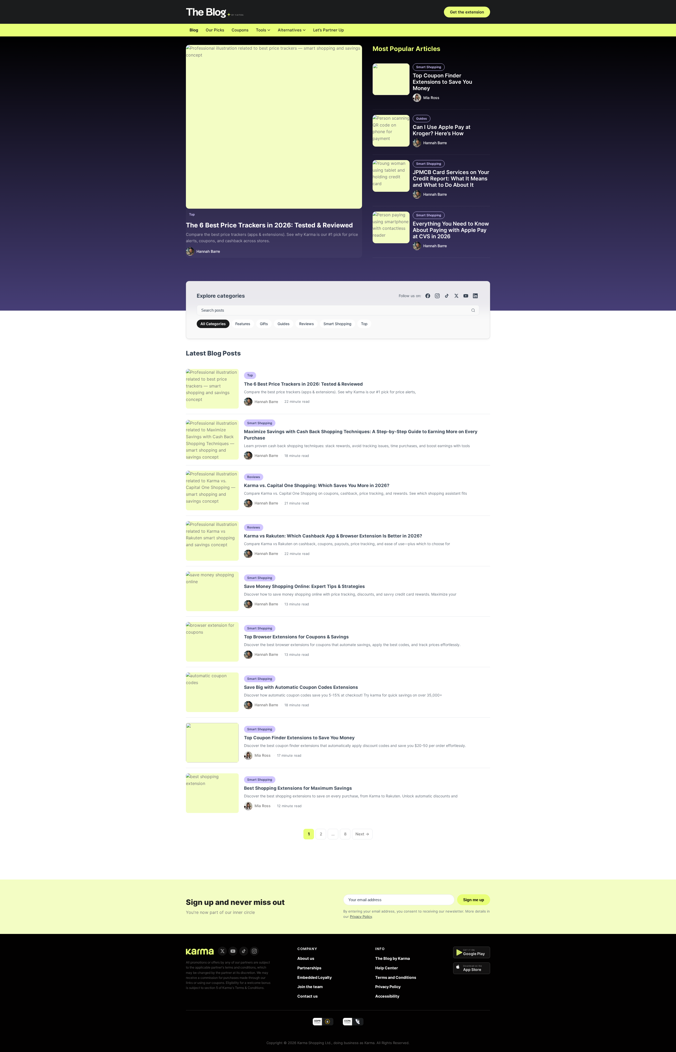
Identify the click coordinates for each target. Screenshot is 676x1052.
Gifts (264, 323)
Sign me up (473, 899)
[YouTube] (466, 296)
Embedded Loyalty (314, 977)
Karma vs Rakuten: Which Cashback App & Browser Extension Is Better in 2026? (333, 536)
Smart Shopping (428, 67)
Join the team (310, 986)
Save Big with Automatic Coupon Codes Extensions (301, 687)
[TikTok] (447, 296)
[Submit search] (473, 310)
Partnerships (309, 968)
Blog (194, 29)
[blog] (200, 951)
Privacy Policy (361, 916)
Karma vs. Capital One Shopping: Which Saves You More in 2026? (316, 485)
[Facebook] (428, 296)
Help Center (386, 968)
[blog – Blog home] (215, 12)
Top (192, 214)
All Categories (213, 323)
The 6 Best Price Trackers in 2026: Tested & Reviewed (269, 225)
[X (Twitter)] (456, 296)
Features (242, 323)
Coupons (240, 29)
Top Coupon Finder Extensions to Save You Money (442, 81)
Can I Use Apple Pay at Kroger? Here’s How (442, 130)
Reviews (306, 323)
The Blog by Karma (392, 958)
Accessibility (387, 996)
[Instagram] (437, 296)
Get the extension (467, 12)
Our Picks (215, 29)
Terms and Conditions (395, 977)
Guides (421, 118)
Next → (362, 833)
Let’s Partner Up (328, 29)
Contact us (307, 996)
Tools (261, 29)
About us (305, 958)
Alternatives (290, 29)
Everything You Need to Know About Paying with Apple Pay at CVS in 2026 (451, 230)
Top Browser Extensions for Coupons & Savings (296, 636)
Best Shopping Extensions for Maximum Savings (298, 788)
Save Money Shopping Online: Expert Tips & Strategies (304, 586)
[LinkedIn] (475, 296)
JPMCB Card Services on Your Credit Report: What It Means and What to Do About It (451, 178)
